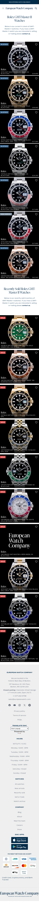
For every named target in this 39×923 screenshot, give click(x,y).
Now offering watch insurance (19, 2)
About (19, 816)
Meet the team (19, 821)
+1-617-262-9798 (19, 696)
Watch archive (19, 801)
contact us (26, 34)
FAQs (19, 720)
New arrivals (19, 788)
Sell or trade (19, 797)
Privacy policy (19, 711)
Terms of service (19, 715)
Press (19, 829)
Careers (20, 825)
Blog (19, 812)
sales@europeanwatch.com (19, 699)
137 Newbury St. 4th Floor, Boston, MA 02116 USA (19, 685)
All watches (19, 784)
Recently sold (19, 793)
